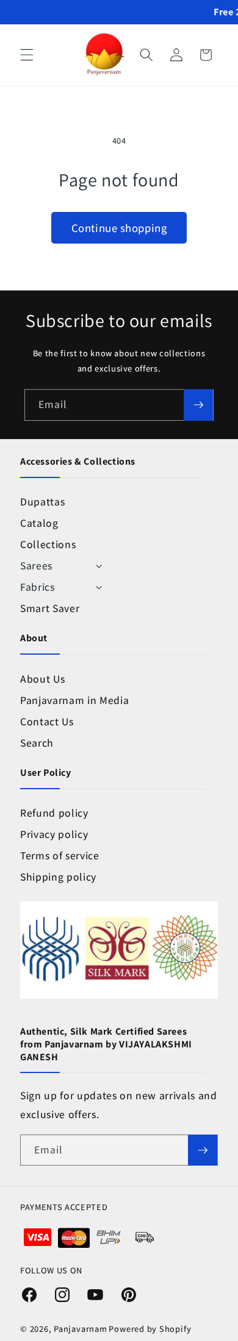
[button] (26, 54)
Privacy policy (54, 834)
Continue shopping (119, 227)
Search (37, 743)
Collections (48, 544)
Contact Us (47, 721)
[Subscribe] (198, 405)
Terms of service (59, 855)
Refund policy (54, 813)
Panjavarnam (80, 1328)
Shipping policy (58, 877)
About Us (42, 679)
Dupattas (42, 502)
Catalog (39, 523)
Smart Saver (49, 608)
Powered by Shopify (150, 1328)
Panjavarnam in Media (74, 700)
